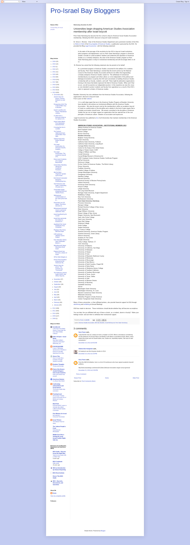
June (55, 292)
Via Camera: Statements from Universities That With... (59, 134)
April (55, 297)
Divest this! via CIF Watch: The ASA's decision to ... (60, 204)
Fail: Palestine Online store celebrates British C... (60, 241)
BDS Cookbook (57, 461)
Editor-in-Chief (79, 44)
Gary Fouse (82, 332)
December (57, 94)
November (57, 279)
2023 (54, 66)
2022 (54, 69)
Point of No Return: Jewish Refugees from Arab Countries (59, 371)
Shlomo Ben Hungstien (86, 349)
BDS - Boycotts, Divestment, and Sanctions (58, 482)
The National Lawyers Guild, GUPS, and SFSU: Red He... (60, 274)
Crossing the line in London (59, 128)
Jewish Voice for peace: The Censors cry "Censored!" (58, 268)
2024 (54, 64)
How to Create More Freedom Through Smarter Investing (58, 359)
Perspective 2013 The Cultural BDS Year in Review (60, 105)
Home (107, 378)
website (89, 99)
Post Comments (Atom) (88, 381)
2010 (54, 313)
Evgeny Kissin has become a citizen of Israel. (60, 253)
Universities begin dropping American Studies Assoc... (60, 191)
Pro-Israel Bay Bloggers (85, 10)
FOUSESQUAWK (58, 346)
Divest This (56, 356)
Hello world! (56, 463)
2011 (54, 311)
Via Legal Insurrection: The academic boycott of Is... (60, 154)
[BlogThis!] (99, 320)
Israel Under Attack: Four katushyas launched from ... (59, 123)
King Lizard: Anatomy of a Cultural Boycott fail (60, 160)
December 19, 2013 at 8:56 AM (88, 343)
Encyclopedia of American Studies (100, 44)
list (97, 118)
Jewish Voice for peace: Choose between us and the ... (59, 99)
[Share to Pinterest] (105, 320)
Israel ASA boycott (110, 322)
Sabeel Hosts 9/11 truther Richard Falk (59, 140)
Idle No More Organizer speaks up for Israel (60, 174)
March (56, 300)
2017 (54, 82)
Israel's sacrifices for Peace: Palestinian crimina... (60, 111)
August (56, 287)
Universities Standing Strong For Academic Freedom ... (60, 167)
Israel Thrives (57, 420)
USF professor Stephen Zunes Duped (59, 235)
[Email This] (97, 320)
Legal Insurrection (91, 46)
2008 (54, 318)
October (56, 282)
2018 (54, 79)
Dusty (54, 493)
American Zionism (58, 379)
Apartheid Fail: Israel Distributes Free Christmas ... (60, 225)
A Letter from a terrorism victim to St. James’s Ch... (60, 117)
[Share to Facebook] (103, 320)
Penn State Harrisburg (121, 322)
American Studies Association (86, 322)
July (55, 289)
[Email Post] (93, 320)
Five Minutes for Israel (60, 413)
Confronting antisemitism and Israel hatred (58, 385)
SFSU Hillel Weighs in (60, 257)
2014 (54, 90)
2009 (54, 316)
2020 (54, 74)
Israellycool (56, 327)
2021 (54, 72)
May (55, 294)
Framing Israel (57, 394)
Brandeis (102, 322)
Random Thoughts (58, 364)
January (56, 305)
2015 (54, 87)
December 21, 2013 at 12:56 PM (88, 370)
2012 (54, 308)
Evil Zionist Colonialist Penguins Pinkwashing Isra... (60, 179)
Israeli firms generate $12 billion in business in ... (60, 220)
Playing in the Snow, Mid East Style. (60, 230)
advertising (77, 304)
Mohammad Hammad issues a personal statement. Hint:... (60, 210)
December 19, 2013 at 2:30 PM (88, 353)
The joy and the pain (58, 366)
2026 (54, 61)
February (57, 302)
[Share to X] (101, 320)
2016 (54, 84)
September (57, 284)
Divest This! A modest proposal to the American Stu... (60, 261)
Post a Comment (81, 374)
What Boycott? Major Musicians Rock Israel (60, 247)
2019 (54, 77)
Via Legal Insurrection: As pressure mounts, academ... (60, 147)
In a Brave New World (58, 381)
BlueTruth (56, 404)
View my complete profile (57, 496)
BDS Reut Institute (58, 473)
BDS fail (97, 322)
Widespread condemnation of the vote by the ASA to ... (60, 198)
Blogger (103, 531)
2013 (54, 92)
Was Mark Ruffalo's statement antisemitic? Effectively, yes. (59, 341)
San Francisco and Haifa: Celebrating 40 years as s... (60, 185)
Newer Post (77, 378)
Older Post (136, 378)
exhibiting (87, 304)
